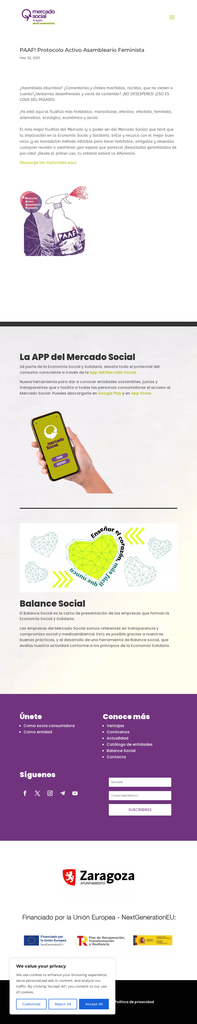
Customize (31, 1004)
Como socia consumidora (49, 725)
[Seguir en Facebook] (25, 793)
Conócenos (118, 732)
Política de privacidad (134, 1002)
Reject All (63, 1004)
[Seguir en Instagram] (50, 793)
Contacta (116, 757)
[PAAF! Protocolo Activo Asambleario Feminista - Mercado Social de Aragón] (38, 16)
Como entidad (38, 732)
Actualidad (117, 738)
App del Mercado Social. (113, 372)
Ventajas (115, 725)
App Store (141, 393)
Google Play (109, 393)
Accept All (94, 1004)
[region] (62, 986)
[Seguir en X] (37, 793)
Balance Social (121, 750)
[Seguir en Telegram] (62, 793)
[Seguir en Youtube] (75, 793)
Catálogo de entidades (130, 744)
